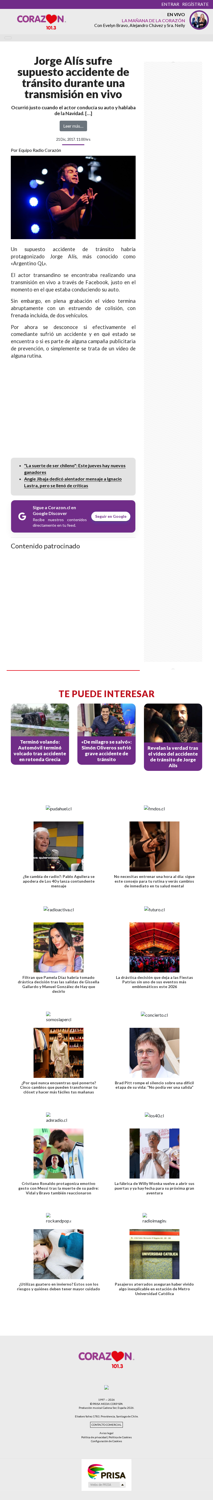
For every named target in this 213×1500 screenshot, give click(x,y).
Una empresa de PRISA (106, 1471)
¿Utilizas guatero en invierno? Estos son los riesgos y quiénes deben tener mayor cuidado (58, 1286)
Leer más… (73, 125)
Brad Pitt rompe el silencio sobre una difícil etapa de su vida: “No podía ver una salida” (154, 1085)
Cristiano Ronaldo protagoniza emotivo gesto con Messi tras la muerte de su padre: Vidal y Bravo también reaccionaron (58, 1188)
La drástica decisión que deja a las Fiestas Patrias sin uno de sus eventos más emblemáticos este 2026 (154, 982)
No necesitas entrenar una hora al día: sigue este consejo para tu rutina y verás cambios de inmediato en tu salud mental (154, 881)
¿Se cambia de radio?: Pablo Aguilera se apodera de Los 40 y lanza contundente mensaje (59, 881)
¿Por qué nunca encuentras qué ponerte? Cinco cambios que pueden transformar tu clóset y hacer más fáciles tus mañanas (58, 1087)
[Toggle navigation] (8, 37)
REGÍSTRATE (195, 4)
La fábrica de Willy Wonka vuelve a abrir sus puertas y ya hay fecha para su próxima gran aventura (154, 1188)
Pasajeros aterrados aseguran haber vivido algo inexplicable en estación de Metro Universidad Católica (154, 1289)
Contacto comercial (106, 1424)
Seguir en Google (110, 516)
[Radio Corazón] (41, 21)
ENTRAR (170, 4)
